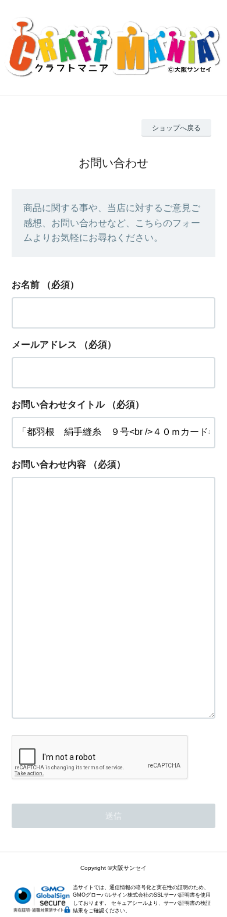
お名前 (26, 285)
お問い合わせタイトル (58, 404)
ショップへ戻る (176, 128)
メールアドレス (44, 344)
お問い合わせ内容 (49, 464)
